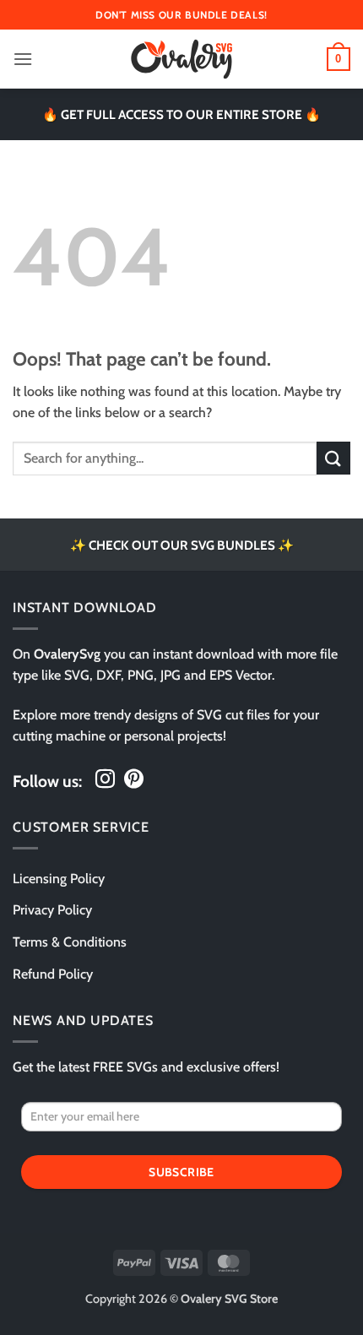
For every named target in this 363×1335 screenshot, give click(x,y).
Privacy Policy (52, 910)
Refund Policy (53, 974)
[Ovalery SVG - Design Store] (181, 59)
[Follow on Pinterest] (134, 780)
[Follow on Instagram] (105, 780)
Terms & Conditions (70, 942)
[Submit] (333, 458)
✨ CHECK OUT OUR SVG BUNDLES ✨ (182, 545)
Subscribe (181, 1172)
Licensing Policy (59, 879)
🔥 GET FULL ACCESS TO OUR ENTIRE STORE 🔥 (181, 114)
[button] (23, 58)
